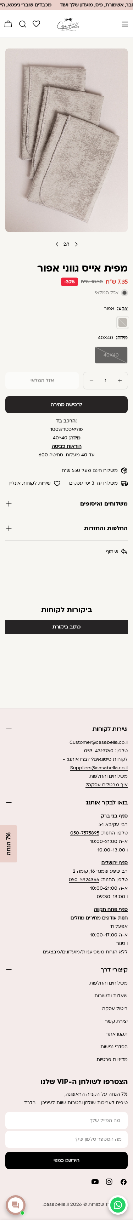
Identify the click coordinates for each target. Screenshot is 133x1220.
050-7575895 (84, 833)
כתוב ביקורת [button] (66, 626)
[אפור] (123, 322)
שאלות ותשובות (111, 996)
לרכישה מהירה (66, 404)
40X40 (107, 358)
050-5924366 (84, 880)
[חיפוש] (23, 24)
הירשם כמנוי (66, 1160)
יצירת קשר (116, 1021)
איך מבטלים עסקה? (106, 785)
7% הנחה (8, 843)
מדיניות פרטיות (112, 1059)
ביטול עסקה (115, 1008)
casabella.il (56, 1204)
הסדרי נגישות (114, 1047)
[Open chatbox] (16, 1205)
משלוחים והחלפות (108, 776)
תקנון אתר (117, 1034)
